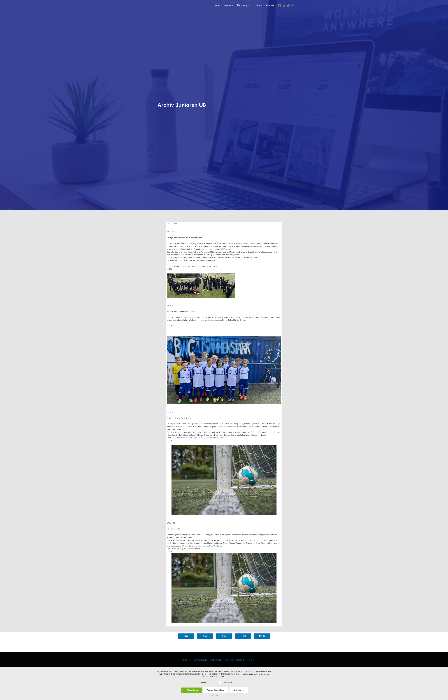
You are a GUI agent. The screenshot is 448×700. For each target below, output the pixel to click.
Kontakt (269, 5)
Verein (227, 5)
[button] (186, 636)
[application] (232, 5)
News (175, 223)
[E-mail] (292, 5)
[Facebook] (279, 5)
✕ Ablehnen (238, 690)
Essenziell (204, 683)
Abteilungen (243, 5)
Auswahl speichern (215, 690)
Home (217, 5)
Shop (259, 5)
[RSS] (288, 5)
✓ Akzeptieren (191, 690)
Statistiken (227, 683)
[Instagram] (283, 5)
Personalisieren (214, 695)
